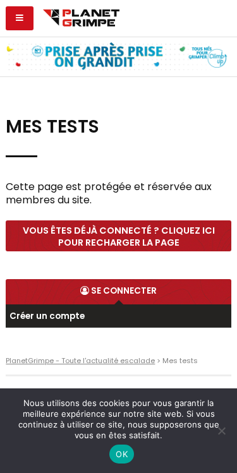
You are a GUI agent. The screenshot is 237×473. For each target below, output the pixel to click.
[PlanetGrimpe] (81, 16)
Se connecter (123, 291)
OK (122, 454)
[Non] (221, 430)
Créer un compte (47, 316)
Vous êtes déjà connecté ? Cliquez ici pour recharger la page (119, 236)
